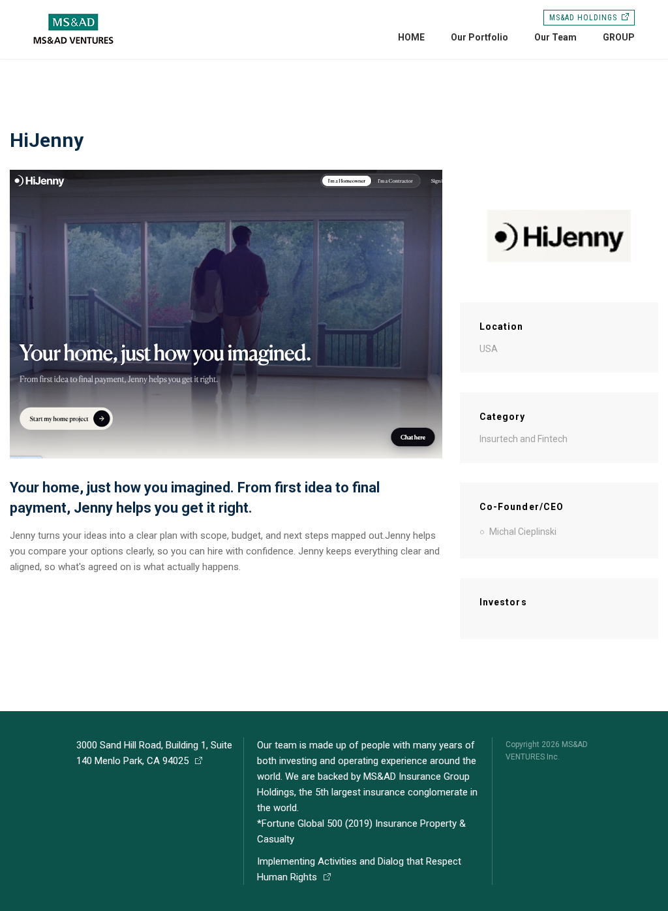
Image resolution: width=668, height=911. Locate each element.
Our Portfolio (479, 37)
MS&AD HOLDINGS (582, 17)
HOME (411, 37)
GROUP (619, 37)
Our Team (555, 37)
